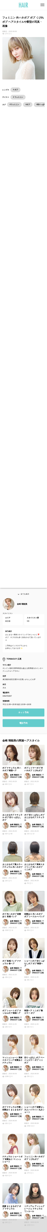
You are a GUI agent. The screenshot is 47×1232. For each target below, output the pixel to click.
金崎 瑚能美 (22, 606)
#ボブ (28, 104)
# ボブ (15, 90)
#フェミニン (14, 104)
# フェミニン (18, 97)
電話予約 (23, 726)
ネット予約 (23, 715)
